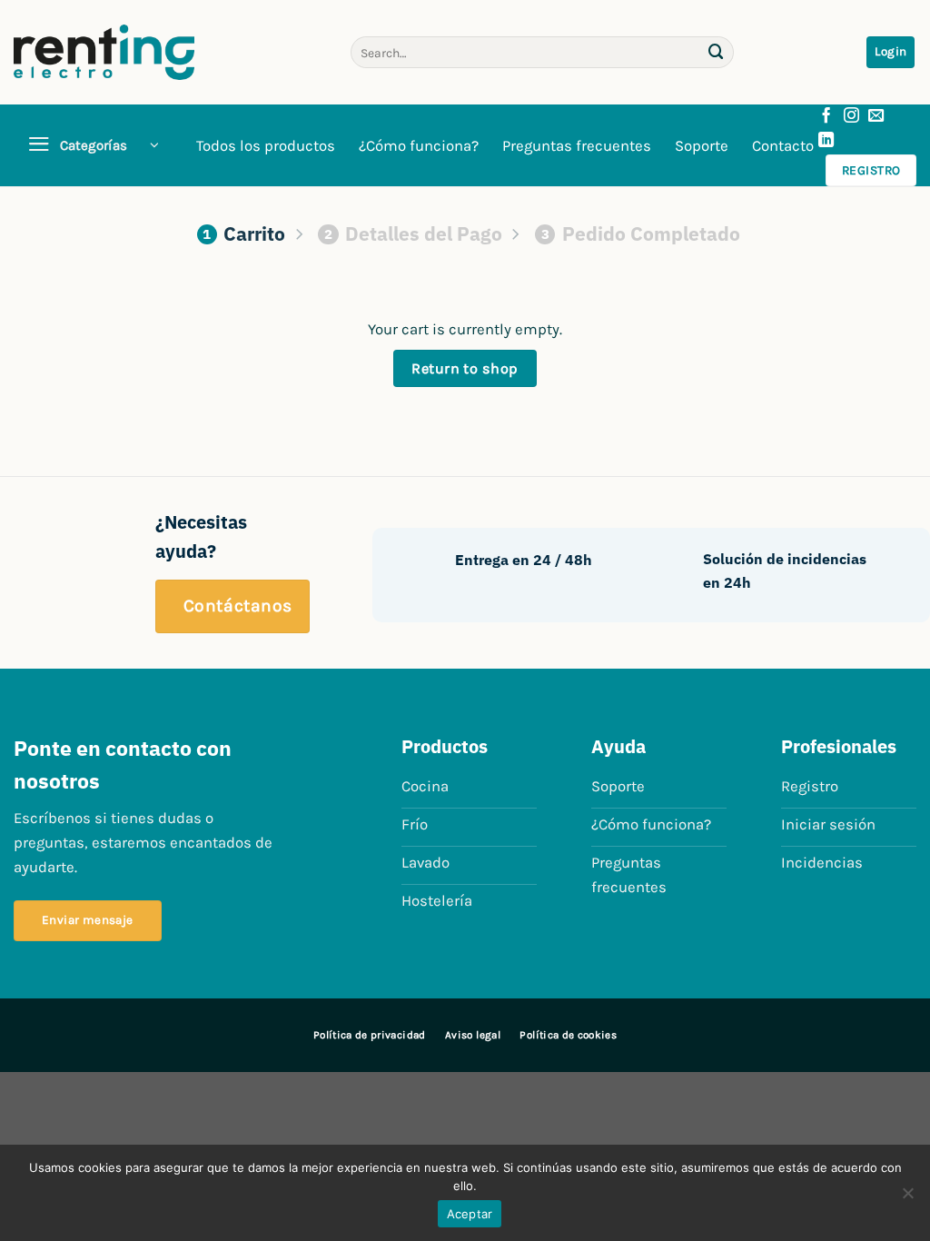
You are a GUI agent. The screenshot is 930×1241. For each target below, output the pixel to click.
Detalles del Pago (413, 233)
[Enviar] (716, 52)
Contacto (783, 145)
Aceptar (470, 1213)
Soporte (701, 145)
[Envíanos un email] (876, 116)
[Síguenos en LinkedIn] (826, 141)
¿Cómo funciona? (419, 145)
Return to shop (465, 368)
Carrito (244, 233)
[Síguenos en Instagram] (851, 116)
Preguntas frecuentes (576, 145)
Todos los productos (265, 145)
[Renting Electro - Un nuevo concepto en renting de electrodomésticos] (104, 52)
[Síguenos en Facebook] (826, 116)
